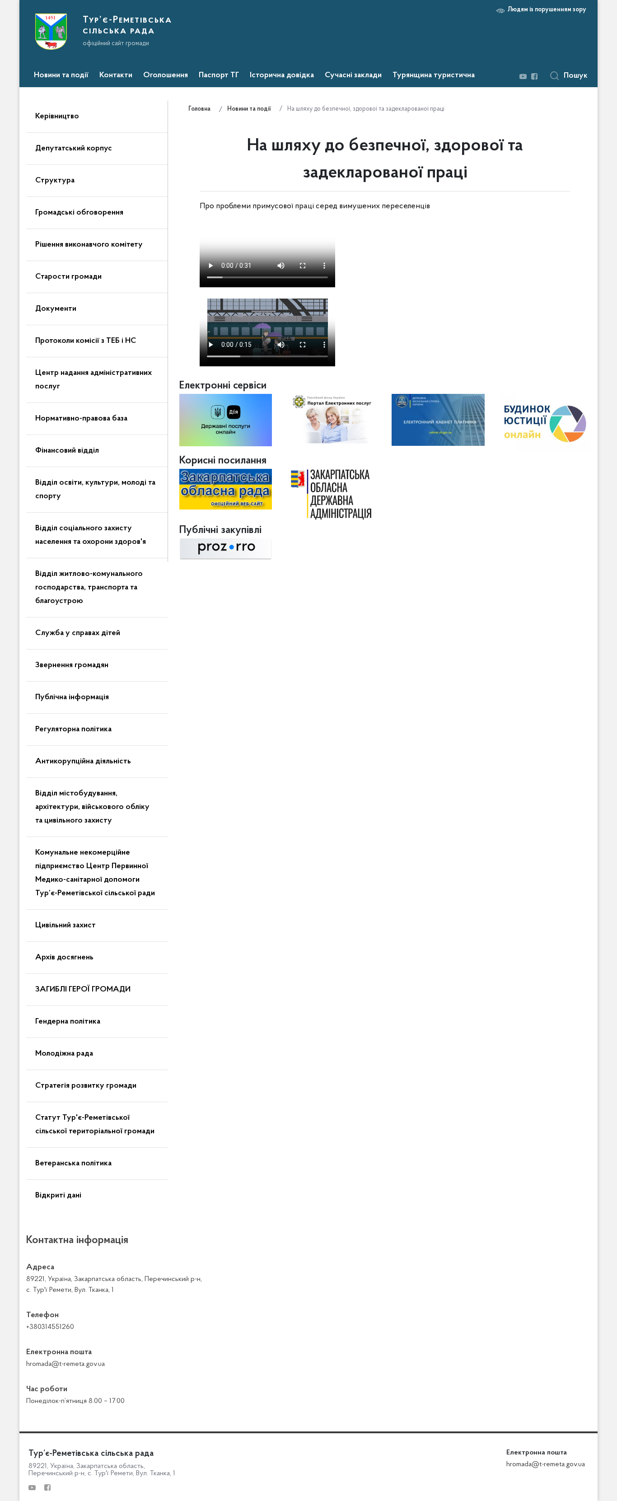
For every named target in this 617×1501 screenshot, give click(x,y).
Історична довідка (282, 75)
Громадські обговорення (79, 213)
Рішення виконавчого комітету (89, 245)
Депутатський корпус (73, 149)
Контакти (115, 75)
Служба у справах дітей (77, 633)
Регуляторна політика (73, 729)
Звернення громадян (71, 665)
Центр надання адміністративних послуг (93, 380)
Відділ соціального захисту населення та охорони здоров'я (90, 535)
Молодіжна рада (64, 1054)
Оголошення (165, 75)
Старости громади (68, 277)
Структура (55, 181)
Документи (55, 309)
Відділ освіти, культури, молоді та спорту (95, 489)
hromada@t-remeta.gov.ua (545, 1464)
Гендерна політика (67, 1022)
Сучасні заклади (353, 75)
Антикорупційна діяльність (83, 762)
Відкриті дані (58, 1196)
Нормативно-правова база (81, 419)
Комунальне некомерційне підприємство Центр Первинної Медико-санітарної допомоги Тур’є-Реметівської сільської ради (95, 873)
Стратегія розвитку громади (85, 1086)
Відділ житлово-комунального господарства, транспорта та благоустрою (89, 587)
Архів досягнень (64, 958)
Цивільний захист (65, 925)
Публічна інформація (72, 697)
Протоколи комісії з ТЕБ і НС (85, 341)
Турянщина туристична (434, 75)
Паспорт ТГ (219, 75)
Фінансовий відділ (67, 451)
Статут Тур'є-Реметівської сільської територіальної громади (94, 1125)
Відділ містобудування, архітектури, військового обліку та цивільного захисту (92, 807)
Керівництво (57, 116)
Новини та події (61, 75)
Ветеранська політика (73, 1164)
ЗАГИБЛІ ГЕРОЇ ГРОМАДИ (83, 990)
